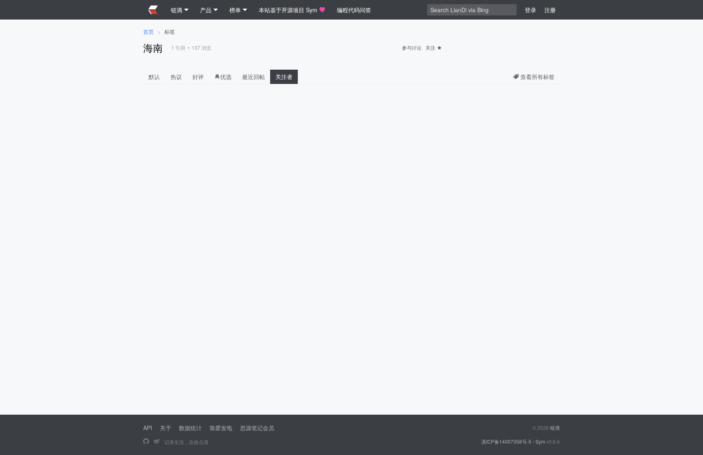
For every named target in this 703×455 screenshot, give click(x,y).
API (147, 428)
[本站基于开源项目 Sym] (146, 441)
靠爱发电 (221, 428)
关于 (165, 428)
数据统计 (190, 428)
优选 (225, 77)
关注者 (284, 77)
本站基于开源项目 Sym (288, 10)
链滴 (555, 427)
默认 (154, 77)
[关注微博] (156, 441)
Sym (540, 441)
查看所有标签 (537, 77)
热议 (176, 77)
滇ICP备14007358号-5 (506, 441)
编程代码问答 (354, 10)
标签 (169, 31)
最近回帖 (253, 77)
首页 (148, 31)
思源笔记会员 (257, 428)
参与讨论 (411, 47)
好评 (198, 77)
